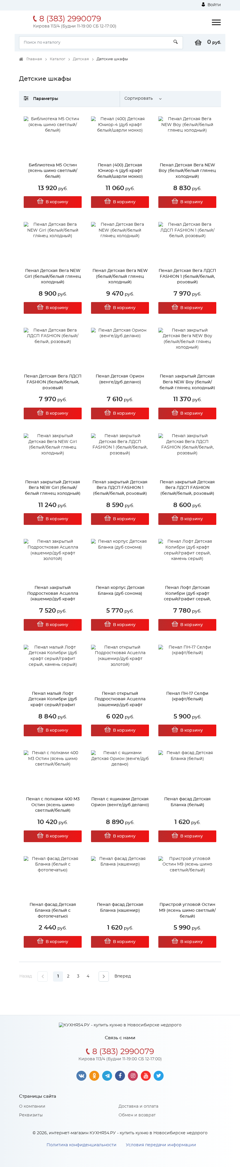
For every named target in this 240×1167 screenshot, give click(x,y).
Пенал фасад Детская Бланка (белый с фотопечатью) (53, 910)
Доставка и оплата (138, 1106)
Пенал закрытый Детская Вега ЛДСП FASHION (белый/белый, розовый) (187, 488)
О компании (32, 1106)
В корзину (57, 202)
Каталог (57, 59)
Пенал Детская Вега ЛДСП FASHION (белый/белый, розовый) (52, 382)
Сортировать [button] (138, 98)
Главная (34, 59)
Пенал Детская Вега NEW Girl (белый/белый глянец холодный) (53, 276)
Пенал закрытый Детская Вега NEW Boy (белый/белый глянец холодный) (187, 382)
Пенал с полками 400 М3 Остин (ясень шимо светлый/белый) (53, 805)
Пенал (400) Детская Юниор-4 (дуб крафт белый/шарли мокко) (120, 171)
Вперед (122, 976)
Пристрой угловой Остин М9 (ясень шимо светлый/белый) (187, 910)
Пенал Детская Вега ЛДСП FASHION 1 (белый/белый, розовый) (187, 276)
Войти (213, 5)
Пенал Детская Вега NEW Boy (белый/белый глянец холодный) (187, 171)
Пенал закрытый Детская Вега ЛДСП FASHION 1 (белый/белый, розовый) (120, 488)
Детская (81, 59)
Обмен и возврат (137, 1115)
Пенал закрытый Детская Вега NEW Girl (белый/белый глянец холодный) (52, 488)
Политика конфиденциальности (81, 1145)
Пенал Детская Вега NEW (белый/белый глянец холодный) (120, 276)
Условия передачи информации (161, 1145)
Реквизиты (31, 1115)
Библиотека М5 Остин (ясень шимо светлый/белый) (52, 171)
